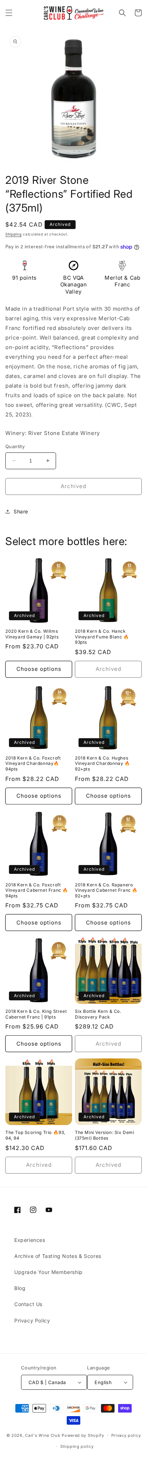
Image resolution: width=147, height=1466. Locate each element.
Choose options (38, 668)
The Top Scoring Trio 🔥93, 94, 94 (35, 1135)
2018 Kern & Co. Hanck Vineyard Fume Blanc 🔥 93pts (102, 636)
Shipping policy (77, 1446)
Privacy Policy (32, 1320)
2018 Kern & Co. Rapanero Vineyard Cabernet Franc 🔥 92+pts (106, 890)
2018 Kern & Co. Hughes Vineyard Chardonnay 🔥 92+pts (102, 763)
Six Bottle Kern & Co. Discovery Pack (98, 1014)
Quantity (15, 446)
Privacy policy (126, 1435)
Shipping (13, 234)
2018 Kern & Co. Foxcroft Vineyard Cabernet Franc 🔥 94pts (36, 890)
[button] (9, 13)
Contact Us (28, 1304)
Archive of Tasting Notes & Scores (57, 1256)
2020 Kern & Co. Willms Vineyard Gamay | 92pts (32, 633)
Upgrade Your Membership (48, 1272)
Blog (19, 1288)
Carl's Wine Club (42, 1435)
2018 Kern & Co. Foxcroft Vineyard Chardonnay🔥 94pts (33, 763)
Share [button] (21, 511)
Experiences (29, 1240)
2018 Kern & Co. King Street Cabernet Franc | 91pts (36, 1014)
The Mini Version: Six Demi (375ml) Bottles (105, 1135)
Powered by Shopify (83, 1435)
